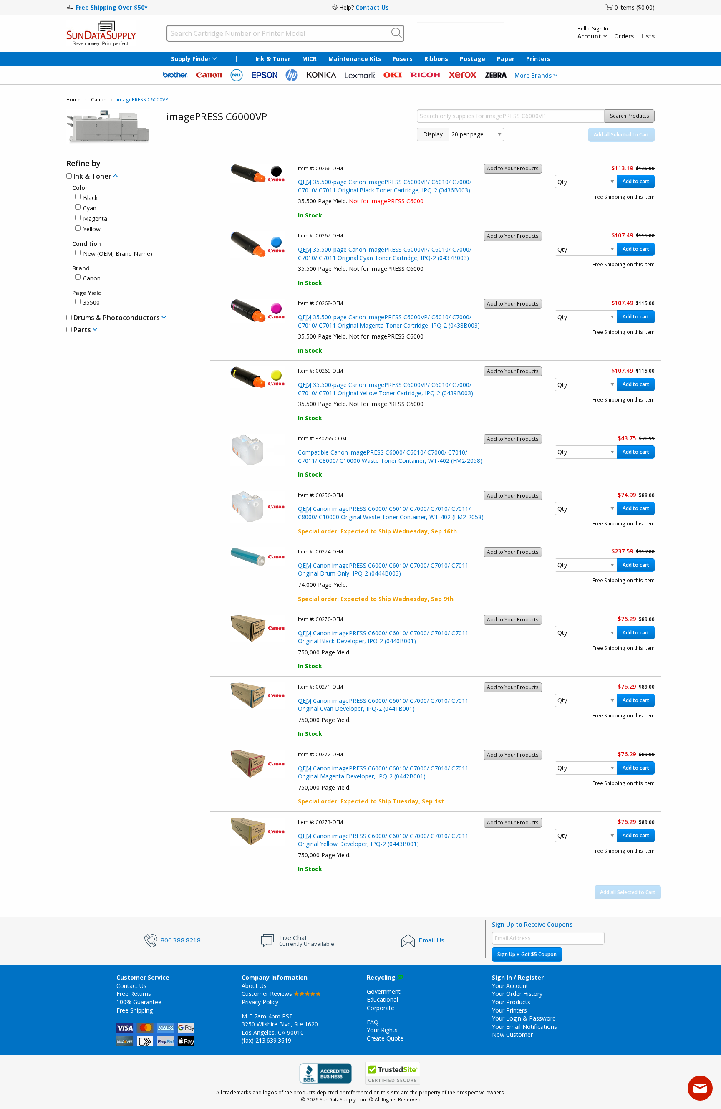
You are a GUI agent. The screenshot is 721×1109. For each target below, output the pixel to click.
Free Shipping (134, 1010)
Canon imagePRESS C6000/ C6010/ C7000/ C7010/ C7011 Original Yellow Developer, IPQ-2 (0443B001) (383, 840)
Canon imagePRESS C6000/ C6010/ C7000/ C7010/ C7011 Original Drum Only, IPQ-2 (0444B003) (383, 569)
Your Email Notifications (524, 1027)
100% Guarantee (138, 1002)
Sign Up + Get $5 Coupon (527, 954)
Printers (538, 59)
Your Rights (382, 1030)
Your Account (510, 986)
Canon (98, 99)
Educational (382, 999)
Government (384, 991)
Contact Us (372, 7)
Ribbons (436, 59)
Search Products (629, 115)
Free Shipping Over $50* (112, 7)
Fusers (403, 59)
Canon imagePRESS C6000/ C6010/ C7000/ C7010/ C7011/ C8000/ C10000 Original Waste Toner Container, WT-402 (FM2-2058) (391, 513)
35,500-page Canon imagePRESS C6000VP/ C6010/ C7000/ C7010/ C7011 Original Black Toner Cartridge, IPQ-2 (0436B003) (384, 186)
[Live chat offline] (700, 1088)
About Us (254, 986)
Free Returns (133, 994)
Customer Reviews (268, 994)
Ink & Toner (272, 59)
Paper (505, 59)
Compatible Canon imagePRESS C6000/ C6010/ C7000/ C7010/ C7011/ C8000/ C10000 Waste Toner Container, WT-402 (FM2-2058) (390, 456)
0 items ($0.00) (635, 7)
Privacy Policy (260, 1002)
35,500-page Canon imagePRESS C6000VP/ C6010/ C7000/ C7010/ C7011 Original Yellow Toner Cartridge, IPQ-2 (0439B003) (385, 389)
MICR (309, 59)
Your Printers (509, 1010)
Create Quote (385, 1038)
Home (73, 99)
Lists (648, 36)
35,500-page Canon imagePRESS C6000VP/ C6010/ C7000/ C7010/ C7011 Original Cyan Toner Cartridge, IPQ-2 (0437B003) (384, 253)
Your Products (511, 1002)
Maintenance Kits (354, 59)
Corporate (380, 1008)
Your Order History (517, 994)
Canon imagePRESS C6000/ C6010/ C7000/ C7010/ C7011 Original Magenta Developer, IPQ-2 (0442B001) (383, 772)
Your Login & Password (524, 1018)
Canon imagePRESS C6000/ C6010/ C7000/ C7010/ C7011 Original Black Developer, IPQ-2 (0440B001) (383, 637)
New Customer (512, 1034)
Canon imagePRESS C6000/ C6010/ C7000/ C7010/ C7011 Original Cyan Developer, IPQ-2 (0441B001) (383, 705)
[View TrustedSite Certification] (392, 1073)
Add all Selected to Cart (621, 134)
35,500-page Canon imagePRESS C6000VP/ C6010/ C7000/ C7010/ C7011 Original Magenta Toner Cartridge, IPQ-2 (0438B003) (389, 321)
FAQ (372, 1022)
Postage (472, 59)
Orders (624, 36)
